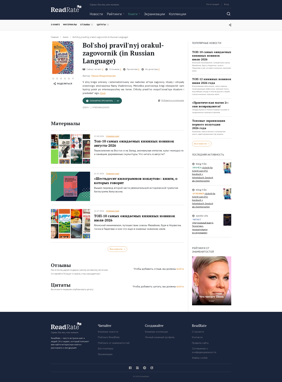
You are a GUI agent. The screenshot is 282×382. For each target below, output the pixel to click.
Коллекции (177, 14)
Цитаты (103, 24)
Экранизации (154, 14)
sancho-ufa (202, 215)
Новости (96, 14)
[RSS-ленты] (151, 367)
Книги (133, 14)
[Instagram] (137, 367)
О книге (55, 24)
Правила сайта (200, 342)
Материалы (70, 24)
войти (180, 268)
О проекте (198, 331)
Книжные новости (108, 331)
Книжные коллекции (156, 331)
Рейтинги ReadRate (109, 337)
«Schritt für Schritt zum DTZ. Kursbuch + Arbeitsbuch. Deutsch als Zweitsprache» (202, 174)
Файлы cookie (200, 357)
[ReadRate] (66, 8)
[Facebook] (130, 367)
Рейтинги (114, 14)
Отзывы (86, 24)
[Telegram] (144, 367)
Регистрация (212, 4)
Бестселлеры (105, 348)
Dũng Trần (201, 164)
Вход (226, 4)
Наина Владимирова (103, 75)
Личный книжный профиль (160, 337)
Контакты (197, 337)
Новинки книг (112, 136)
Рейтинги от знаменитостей (113, 342)
